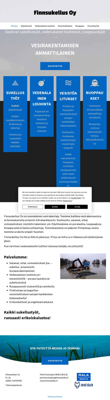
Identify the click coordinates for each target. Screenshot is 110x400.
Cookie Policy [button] (76, 198)
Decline (55, 207)
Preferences (32, 207)
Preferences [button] (67, 201)
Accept (77, 207)
